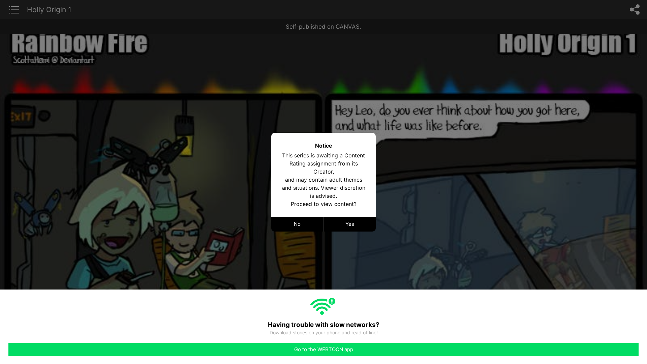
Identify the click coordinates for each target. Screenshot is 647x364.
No (297, 224)
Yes (349, 224)
